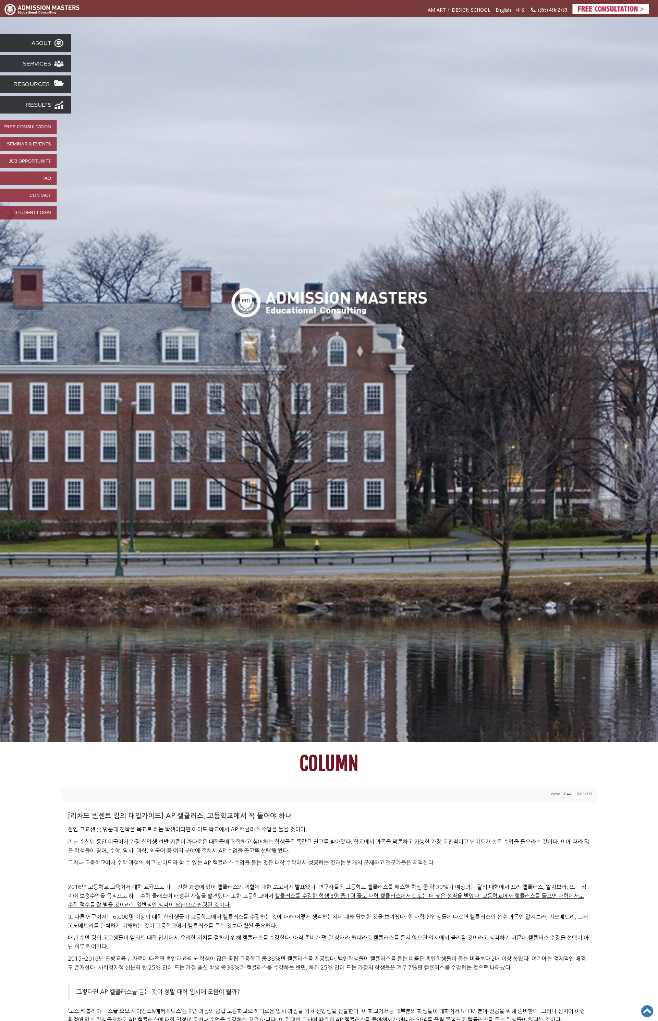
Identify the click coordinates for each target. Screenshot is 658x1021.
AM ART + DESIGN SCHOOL (459, 10)
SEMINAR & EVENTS (29, 144)
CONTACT (40, 195)
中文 (521, 10)
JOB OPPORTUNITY (30, 161)
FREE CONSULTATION (27, 126)
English (503, 10)
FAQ (46, 178)
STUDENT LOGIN (32, 212)
